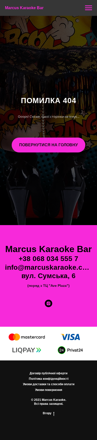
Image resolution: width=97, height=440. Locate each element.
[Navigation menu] (88, 7)
